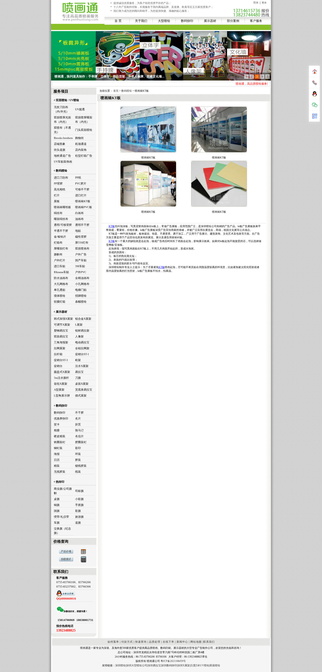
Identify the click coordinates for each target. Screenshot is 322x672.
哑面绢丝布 (61, 219)
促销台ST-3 (61, 360)
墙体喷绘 (59, 295)
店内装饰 (81, 149)
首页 (116, 90)
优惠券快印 (61, 418)
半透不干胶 (61, 230)
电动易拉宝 (82, 342)
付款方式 (127, 641)
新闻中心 (182, 641)
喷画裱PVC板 (83, 207)
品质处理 (154, 641)
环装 (78, 454)
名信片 (79, 436)
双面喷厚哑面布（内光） (83, 119)
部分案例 (233, 21)
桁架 (78, 360)
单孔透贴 (59, 289)
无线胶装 (59, 471)
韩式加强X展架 (63, 318)
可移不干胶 (82, 189)
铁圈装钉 (59, 442)
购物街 (79, 138)
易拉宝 (79, 372)
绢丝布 (58, 213)
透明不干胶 (82, 224)
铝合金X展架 (83, 318)
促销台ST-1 (82, 354)
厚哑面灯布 (61, 248)
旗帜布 (58, 254)
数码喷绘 (61, 170)
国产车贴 (81, 260)
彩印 (78, 448)
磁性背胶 (81, 236)
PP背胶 (58, 183)
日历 (57, 459)
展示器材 (210, 21)
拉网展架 (59, 348)
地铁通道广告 (62, 155)
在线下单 (168, 641)
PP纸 (78, 177)
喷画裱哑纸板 (62, 207)
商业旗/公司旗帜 (63, 491)
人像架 (79, 336)
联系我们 (209, 641)
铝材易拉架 (82, 330)
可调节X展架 (62, 324)
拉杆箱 (58, 354)
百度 (193, 665)
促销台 (58, 366)
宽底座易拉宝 (83, 389)
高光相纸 (59, 189)
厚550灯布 (81, 242)
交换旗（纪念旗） (62, 531)
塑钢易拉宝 (61, 330)
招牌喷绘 (81, 295)
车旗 (57, 522)
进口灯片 (81, 195)
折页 (78, 424)
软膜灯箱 (59, 301)
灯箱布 (58, 242)
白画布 (79, 213)
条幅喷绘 (81, 301)
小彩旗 (79, 499)
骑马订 (79, 430)
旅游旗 (79, 516)
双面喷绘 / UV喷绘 (67, 100)
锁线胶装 (81, 465)
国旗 (57, 510)
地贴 (78, 230)
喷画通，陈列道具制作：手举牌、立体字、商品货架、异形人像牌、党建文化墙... (110, 76)
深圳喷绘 (120, 665)
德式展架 (81, 395)
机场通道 (81, 144)
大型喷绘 (164, 21)
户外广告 (81, 254)
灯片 (57, 195)
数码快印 (187, 21)
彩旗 (78, 510)
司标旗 (79, 491)
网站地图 (196, 641)
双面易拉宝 (61, 336)
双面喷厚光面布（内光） (62, 119)
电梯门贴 (81, 289)
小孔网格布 (82, 284)
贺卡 (57, 424)
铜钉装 (58, 448)
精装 (57, 465)
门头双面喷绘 (83, 130)
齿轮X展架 (60, 383)
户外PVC (80, 272)
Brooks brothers (63, 138)
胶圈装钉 (81, 442)
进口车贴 (59, 266)
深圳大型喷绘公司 (136, 665)
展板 (57, 201)
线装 (78, 471)
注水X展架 (81, 366)
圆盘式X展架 (62, 372)
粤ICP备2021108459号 (173, 661)
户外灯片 (59, 260)
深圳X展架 (183, 665)
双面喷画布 (82, 248)
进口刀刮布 (61, 177)
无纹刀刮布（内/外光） (61, 109)
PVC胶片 (80, 183)
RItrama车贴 (61, 272)
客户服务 (256, 21)
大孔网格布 (61, 284)
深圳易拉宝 (154, 665)
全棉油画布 (82, 278)
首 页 (118, 21)
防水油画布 (61, 278)
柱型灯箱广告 (83, 155)
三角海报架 (61, 342)
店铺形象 (59, 144)
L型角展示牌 (62, 395)
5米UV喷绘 (202, 665)
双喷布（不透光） (62, 130)
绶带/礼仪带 (61, 516)
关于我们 (141, 21)
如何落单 (113, 641)
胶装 (78, 459)
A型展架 (59, 389)
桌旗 (57, 499)
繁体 (264, 2)
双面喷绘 (215, 665)
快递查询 (141, 641)
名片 (78, 418)
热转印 (59, 481)
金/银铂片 (60, 236)
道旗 (78, 522)
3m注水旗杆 (61, 377)
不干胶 (79, 412)
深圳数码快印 (169, 665)
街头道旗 (59, 149)
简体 (255, 2)
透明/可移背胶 (63, 224)
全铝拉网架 (82, 348)
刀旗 (78, 377)
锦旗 (57, 505)
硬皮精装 (59, 436)
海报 (57, 454)
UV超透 (80, 109)
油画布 (79, 219)
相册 (57, 430)
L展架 (79, 324)
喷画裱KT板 (82, 201)
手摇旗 (79, 505)
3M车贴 (80, 266)
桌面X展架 (81, 383)
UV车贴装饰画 (63, 161)
